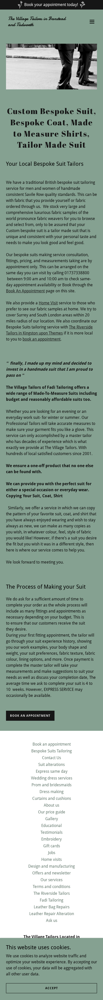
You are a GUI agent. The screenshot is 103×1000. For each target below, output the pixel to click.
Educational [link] (51, 825)
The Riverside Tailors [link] (52, 893)
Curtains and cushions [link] (51, 798)
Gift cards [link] (51, 846)
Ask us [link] (51, 920)
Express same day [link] (52, 771)
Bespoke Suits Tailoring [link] (51, 751)
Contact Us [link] (51, 757)
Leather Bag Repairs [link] (52, 907)
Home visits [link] (51, 859)
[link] (38, 24)
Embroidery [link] (51, 839)
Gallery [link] (51, 818)
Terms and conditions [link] (51, 886)
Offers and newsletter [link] (51, 873)
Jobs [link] (51, 852)
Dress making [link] (52, 791)
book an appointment (41, 339)
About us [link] (51, 805)
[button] (92, 22)
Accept (51, 988)
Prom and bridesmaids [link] (52, 785)
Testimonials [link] (51, 832)
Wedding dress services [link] (51, 778)
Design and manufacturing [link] (51, 866)
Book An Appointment (25, 291)
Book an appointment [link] (51, 744)
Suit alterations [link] (51, 764)
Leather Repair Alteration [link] (51, 913)
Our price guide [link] (51, 812)
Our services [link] (51, 879)
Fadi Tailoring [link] (51, 900)
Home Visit (48, 303)
